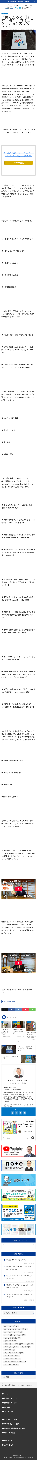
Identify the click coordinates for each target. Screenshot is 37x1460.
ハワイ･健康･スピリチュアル (15, 1335)
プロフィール (9, 1411)
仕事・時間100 (10, 1341)
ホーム (6, 1394)
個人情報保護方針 (17, 1455)
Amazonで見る (18, 163)
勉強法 (30, 1344)
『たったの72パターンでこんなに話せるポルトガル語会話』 (19, 1268)
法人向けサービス (10, 1398)
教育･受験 (26, 1347)
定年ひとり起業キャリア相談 (14, 1428)
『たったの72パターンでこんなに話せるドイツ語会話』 (19, 1277)
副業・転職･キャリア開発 (9, 1001)
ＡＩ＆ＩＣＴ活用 (12, 1364)
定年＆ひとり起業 (12, 1347)
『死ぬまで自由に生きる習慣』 (16, 1260)
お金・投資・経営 (12, 1326)
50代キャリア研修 (10, 1419)
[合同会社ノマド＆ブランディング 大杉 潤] (18, 8)
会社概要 (7, 1407)
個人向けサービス (10, 1403)
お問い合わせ (9, 1445)
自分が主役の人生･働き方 (14, 1353)
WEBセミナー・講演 (11, 1424)
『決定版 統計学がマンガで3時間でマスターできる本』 (20, 1296)
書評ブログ (4, 13)
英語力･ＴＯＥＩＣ (12, 1356)
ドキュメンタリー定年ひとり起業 (16, 1329)
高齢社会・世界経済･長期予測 (15, 1361)
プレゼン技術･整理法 (13, 1338)
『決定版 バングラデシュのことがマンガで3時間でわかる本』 (19, 1286)
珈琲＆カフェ (10, 1350)
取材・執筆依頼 (9, 1433)
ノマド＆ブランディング (13, 1332)
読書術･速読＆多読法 (13, 1359)
